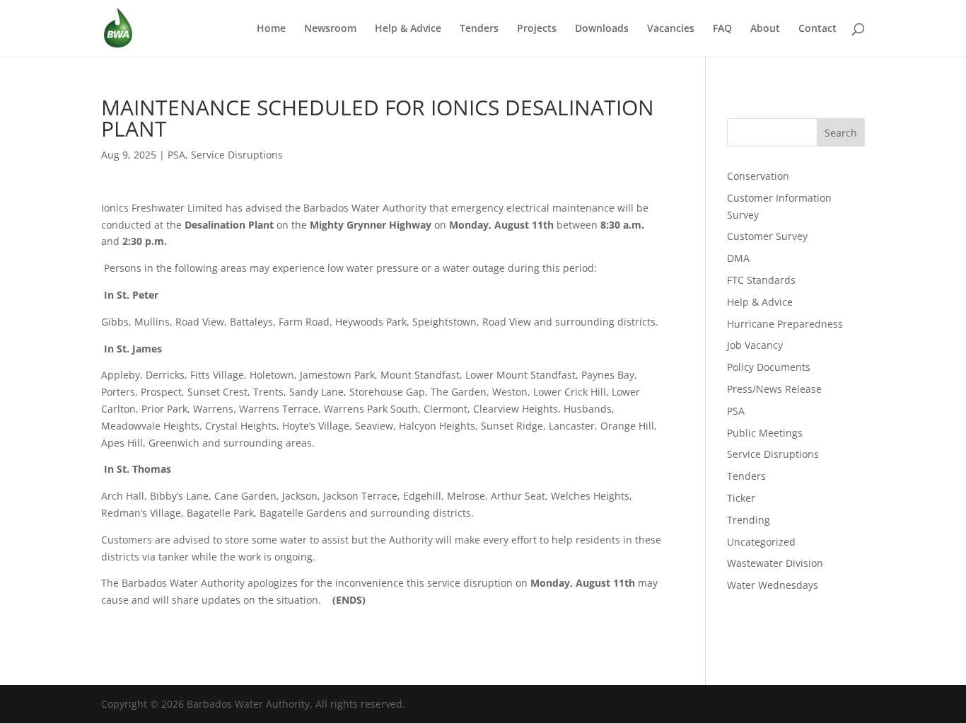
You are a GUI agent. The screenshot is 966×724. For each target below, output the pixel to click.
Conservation (758, 176)
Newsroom (330, 29)
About (765, 29)
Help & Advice (408, 29)
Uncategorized (761, 541)
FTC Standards (761, 280)
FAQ (722, 29)
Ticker (741, 498)
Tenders (479, 29)
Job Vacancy (755, 345)
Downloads (602, 29)
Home (271, 29)
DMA (738, 258)
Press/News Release (774, 389)
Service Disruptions (237, 154)
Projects (537, 29)
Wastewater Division (775, 563)
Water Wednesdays (772, 585)
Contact (817, 29)
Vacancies (670, 29)
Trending (748, 520)
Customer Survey (767, 236)
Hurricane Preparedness (785, 324)
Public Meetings (765, 432)
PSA (176, 154)
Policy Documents (768, 367)
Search (841, 132)
